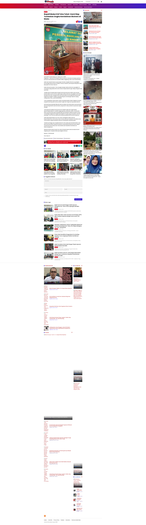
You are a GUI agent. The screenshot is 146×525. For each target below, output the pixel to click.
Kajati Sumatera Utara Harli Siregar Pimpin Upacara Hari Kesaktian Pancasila (63, 173)
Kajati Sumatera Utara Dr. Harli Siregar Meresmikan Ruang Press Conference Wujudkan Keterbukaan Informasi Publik (75, 173)
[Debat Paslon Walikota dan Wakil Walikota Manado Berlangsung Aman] (46, 463)
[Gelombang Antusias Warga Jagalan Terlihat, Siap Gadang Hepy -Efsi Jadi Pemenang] (46, 318)
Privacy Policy (56, 520)
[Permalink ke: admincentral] (45, 22)
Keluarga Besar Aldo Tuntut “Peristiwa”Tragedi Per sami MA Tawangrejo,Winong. (92, 151)
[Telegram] (79, 146)
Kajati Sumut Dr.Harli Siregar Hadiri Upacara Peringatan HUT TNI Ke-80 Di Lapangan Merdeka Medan (50, 160)
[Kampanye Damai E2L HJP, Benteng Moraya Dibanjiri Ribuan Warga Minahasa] (46, 451)
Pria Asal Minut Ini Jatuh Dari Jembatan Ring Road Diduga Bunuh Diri (59, 297)
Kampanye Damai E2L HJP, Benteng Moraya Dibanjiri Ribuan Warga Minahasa (60, 451)
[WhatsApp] (81, 146)
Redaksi (62, 520)
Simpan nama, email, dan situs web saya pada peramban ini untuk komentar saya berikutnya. (61, 196)
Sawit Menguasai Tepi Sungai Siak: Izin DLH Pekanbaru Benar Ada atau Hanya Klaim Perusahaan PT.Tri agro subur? (95, 37)
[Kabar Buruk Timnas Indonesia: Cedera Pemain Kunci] (75, 495)
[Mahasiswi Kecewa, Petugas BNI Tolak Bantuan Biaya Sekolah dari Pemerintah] (85, 32)
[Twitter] (77, 146)
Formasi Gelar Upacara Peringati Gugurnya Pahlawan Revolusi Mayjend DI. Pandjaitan (60, 425)
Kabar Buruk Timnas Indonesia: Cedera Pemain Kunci (79, 494)
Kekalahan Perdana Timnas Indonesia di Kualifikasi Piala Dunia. (79, 499)
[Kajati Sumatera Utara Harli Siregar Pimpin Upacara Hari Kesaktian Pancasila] (63, 167)
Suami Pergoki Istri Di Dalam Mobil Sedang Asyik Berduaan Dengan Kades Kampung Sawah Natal (91, 75)
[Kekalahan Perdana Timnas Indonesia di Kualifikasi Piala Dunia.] (75, 500)
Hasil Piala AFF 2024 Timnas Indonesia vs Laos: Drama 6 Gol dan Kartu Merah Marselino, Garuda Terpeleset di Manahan (79, 509)
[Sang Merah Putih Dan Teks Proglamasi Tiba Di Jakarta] (46, 307)
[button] (98, 2)
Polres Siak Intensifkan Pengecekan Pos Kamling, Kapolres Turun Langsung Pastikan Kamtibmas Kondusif (49, 173)
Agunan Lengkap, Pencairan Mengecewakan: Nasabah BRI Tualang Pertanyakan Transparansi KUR (95, 43)
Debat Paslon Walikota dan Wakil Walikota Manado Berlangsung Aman (60, 462)
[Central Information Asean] (55, 1)
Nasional (45, 11)
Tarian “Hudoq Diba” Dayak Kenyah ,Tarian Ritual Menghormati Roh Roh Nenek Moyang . (79, 489)
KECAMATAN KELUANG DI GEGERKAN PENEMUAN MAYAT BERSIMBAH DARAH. (92, 100)
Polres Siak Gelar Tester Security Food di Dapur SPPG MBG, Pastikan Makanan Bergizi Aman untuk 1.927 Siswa (63, 160)
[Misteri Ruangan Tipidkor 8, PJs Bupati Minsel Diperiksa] (46, 289)
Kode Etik (50, 520)
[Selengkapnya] (101, 10)
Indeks (45, 520)
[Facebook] (75, 146)
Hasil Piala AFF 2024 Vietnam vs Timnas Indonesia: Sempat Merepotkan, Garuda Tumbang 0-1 (79, 504)
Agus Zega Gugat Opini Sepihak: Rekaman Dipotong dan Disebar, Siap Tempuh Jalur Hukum (95, 26)
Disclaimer (68, 520)
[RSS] (45, 516)
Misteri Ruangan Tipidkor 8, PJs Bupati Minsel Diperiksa (60, 288)
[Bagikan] (81, 22)
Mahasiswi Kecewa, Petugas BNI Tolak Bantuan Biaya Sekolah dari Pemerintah (95, 32)
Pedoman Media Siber (76, 520)
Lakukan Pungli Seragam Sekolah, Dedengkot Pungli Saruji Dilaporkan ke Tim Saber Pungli (60, 438)
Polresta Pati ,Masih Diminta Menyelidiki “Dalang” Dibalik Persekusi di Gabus (91, 175)
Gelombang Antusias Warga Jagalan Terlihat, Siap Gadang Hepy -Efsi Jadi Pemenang (60, 318)
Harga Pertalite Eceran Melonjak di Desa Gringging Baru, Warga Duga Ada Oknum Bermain (95, 48)
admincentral (49, 21)
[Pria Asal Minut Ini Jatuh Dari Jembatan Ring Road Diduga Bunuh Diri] (46, 297)
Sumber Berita (67, 138)
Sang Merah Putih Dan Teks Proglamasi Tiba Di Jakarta (60, 306)
